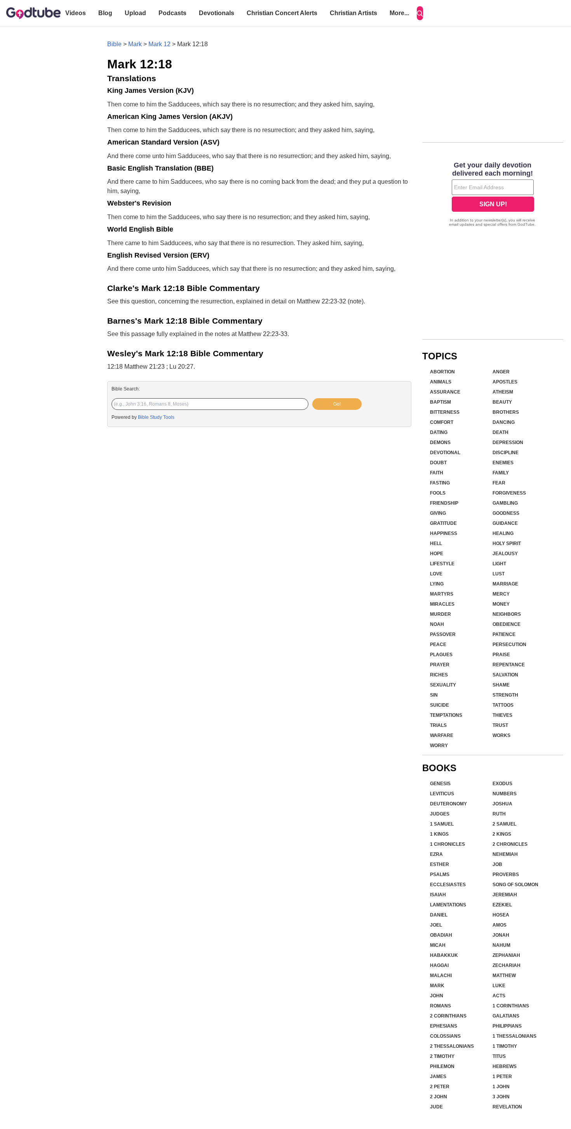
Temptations (446, 715)
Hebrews (505, 1066)
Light (499, 563)
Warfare (441, 735)
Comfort (441, 422)
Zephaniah (506, 955)
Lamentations (448, 905)
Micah (438, 945)
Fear (499, 483)
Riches (439, 675)
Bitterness (445, 412)
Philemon (442, 1066)
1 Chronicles (447, 844)
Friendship (444, 503)
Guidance (505, 523)
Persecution (509, 644)
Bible (114, 44)
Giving (438, 513)
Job (497, 864)
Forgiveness (509, 493)
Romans (440, 1006)
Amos (500, 925)
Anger (501, 372)
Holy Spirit (507, 543)
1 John (501, 1086)
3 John (501, 1096)
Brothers (506, 412)
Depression (508, 442)
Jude (436, 1107)
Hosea (501, 915)
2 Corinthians (448, 1016)
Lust (499, 574)
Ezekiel (502, 905)
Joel (436, 925)
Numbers (505, 793)
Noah (437, 624)
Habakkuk (444, 955)
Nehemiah (505, 854)
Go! (337, 404)
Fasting (440, 483)
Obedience (507, 624)
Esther (439, 864)
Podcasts (172, 13)
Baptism (440, 402)
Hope (436, 553)
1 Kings (439, 834)
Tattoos (503, 705)
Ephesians (443, 1026)
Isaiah (438, 894)
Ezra (436, 854)
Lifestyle (442, 563)
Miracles (442, 604)
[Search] (420, 13)
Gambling (505, 503)
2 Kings (502, 834)
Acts (499, 995)
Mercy (501, 594)
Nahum (501, 945)
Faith (436, 473)
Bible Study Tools (156, 417)
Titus (499, 1056)
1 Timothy (505, 1046)
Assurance (445, 392)
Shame (501, 685)
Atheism (503, 392)
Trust (500, 725)
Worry (439, 745)
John (436, 995)
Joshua (502, 804)
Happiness (443, 533)
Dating (438, 432)
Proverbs (506, 874)
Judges (439, 814)
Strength (505, 695)
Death (500, 432)
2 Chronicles (510, 844)
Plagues (441, 654)
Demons (440, 442)
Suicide (439, 705)
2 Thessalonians (452, 1046)
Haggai (439, 965)
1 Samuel (442, 824)
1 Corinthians (511, 1006)
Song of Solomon (515, 884)
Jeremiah (505, 894)
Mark (135, 44)
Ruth (499, 814)
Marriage (505, 584)
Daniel (438, 915)
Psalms (439, 874)
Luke (499, 985)
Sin (434, 695)
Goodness (506, 513)
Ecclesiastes (448, 884)
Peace (438, 644)
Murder (440, 614)
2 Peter (439, 1086)
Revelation (507, 1107)
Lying (437, 584)
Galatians (506, 1016)
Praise (501, 654)
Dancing (504, 422)
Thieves (502, 715)
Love (436, 574)
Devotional (445, 452)
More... (399, 13)
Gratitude (443, 523)
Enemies (503, 462)
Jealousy (505, 553)
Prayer (439, 664)
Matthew (504, 975)
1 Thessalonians (514, 1036)
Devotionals (216, 13)
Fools (438, 493)
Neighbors (507, 614)
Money (501, 604)
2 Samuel (504, 824)
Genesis (440, 783)
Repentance (509, 664)
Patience (504, 634)
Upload (135, 13)
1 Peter (502, 1076)
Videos (75, 13)
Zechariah (507, 965)
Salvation (505, 675)
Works (501, 735)
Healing (503, 533)
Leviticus (442, 793)
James (438, 1076)
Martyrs (441, 594)
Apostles (505, 382)
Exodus (502, 783)
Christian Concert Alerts (282, 13)
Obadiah (441, 935)
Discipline (506, 452)
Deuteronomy (448, 804)
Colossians (445, 1036)
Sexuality (443, 685)
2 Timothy (442, 1056)
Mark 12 (159, 44)
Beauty (502, 402)
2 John (438, 1096)
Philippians (507, 1026)
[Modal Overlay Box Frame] (492, 195)
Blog (105, 13)
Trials (438, 725)
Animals (440, 382)
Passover (443, 634)
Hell (436, 543)
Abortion (442, 372)
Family (501, 473)
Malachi (441, 975)
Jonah (501, 935)
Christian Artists (353, 13)
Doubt (438, 462)
